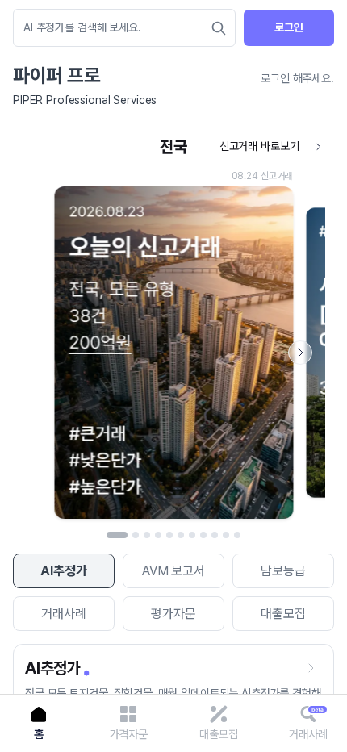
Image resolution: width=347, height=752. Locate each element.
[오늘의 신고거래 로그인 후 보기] (173, 329)
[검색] (219, 28)
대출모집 (283, 613)
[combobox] (116, 27)
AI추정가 (63, 571)
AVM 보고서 (173, 571)
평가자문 (173, 613)
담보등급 (283, 571)
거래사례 (63, 613)
